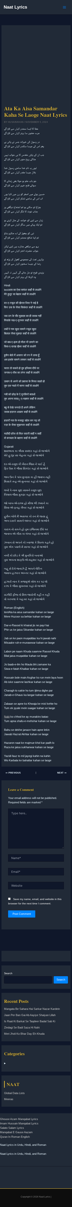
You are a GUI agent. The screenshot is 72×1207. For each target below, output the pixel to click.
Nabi (7, 716)
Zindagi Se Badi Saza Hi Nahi (22, 1027)
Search (8, 973)
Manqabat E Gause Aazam (16, 1132)
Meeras (8, 1099)
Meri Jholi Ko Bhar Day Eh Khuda (24, 1033)
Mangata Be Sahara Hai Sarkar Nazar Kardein (32, 1008)
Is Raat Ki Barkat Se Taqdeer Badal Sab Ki (29, 1021)
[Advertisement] (36, 66)
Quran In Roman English (15, 1136)
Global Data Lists (14, 1093)
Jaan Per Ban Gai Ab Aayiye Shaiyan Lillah (30, 1015)
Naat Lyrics (15, 7)
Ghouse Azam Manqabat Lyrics (19, 1119)
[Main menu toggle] (64, 7)
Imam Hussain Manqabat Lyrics (19, 1123)
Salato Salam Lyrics (12, 1127)
